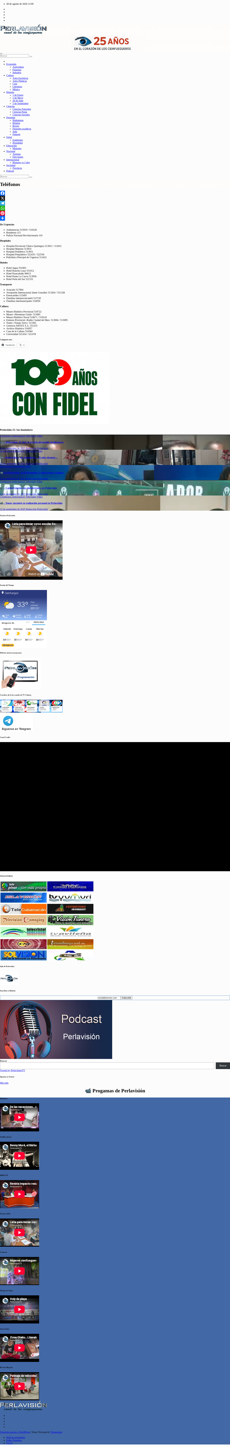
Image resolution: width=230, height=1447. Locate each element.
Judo (15, 131)
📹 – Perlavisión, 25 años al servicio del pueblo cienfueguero (32, 442)
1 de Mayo (18, 98)
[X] (115, 198)
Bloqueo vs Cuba (21, 162)
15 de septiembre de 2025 (13, 463)
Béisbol (16, 123)
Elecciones (18, 157)
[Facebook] (115, 193)
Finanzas (17, 69)
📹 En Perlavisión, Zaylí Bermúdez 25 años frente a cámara (32, 472)
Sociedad (10, 165)
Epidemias (18, 140)
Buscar (3, 1061)
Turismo (17, 154)
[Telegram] (115, 203)
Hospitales (18, 142)
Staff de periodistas (15, 1437)
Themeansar (56, 1432)
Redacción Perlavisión (37, 448)
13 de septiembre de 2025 (13, 494)
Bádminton (18, 120)
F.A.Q (9, 1443)
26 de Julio (18, 100)
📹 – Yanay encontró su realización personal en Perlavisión (31, 503)
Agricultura (18, 67)
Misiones (17, 148)
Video (40, 436)
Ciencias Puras (20, 112)
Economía (11, 64)
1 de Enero (18, 95)
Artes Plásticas (20, 81)
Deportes (10, 117)
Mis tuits (4, 1083)
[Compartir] (115, 218)
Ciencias (10, 106)
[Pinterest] (115, 213)
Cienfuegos (6, 436)
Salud (9, 137)
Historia (10, 92)
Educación (11, 145)
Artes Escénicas (20, 78)
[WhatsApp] (115, 208)
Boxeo (16, 126)
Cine (15, 83)
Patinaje (16, 134)
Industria (17, 72)
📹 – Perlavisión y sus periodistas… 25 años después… (29, 457)
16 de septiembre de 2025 (13, 448)
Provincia (17, 168)
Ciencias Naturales (22, 109)
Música (16, 89)
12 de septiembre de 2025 (13, 509)
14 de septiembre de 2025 (13, 478)
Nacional (10, 151)
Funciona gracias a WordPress (15, 1432)
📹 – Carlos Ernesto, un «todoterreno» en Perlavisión (28, 488)
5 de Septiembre (20, 103)
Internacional (12, 159)
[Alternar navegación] (1, 53)
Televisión (31, 436)
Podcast (10, 171)
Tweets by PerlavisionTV (12, 1070)
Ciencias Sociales (21, 114)
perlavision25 (19, 436)
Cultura (10, 75)
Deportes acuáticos (22, 128)
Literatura (17, 86)
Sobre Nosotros (14, 1440)
